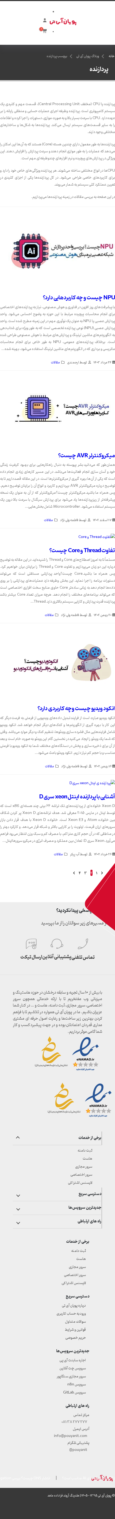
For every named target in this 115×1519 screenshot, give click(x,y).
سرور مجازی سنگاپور (71, 1376)
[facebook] (52, 1509)
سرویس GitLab (74, 1392)
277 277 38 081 (74, 1422)
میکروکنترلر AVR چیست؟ (86, 456)
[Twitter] (62, 1509)
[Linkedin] (43, 1509)
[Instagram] (33, 1509)
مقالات (55, 362)
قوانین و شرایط (75, 1329)
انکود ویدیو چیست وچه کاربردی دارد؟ (76, 709)
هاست (87, 1158)
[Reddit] (81, 1509)
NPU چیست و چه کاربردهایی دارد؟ (79, 298)
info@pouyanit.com (70, 1436)
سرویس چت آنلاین (72, 1368)
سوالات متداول (75, 1321)
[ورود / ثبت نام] (44, 20)
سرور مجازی (83, 1166)
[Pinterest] (71, 1509)
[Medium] (111, 1509)
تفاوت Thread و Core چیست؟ (82, 551)
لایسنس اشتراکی (80, 1182)
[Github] (13, 1509)
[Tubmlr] (101, 1509)
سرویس (76, 1384)
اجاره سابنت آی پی (72, 1360)
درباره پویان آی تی (74, 1305)
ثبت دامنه (85, 1150)
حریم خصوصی (75, 1337)
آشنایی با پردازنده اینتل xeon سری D (77, 797)
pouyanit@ (78, 1449)
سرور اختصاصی (81, 1174)
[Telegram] (23, 1509)
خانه (111, 56)
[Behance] (91, 1509)
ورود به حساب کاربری (71, 1313)
